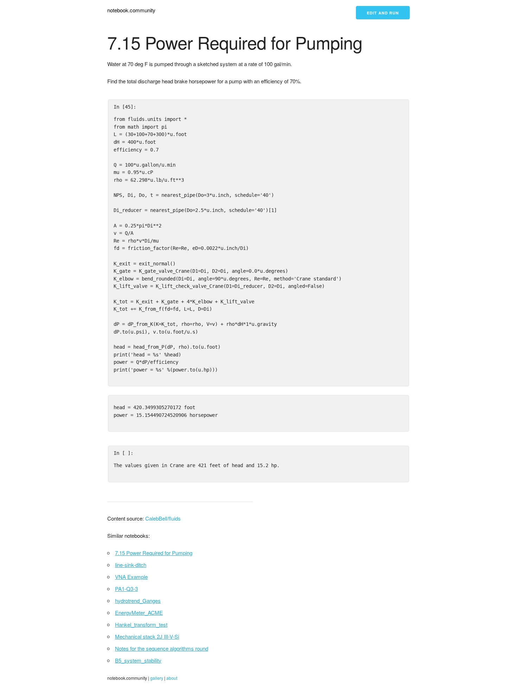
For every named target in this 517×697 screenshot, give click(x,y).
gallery (156, 678)
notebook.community (131, 10)
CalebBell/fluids (163, 518)
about (171, 678)
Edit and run (383, 12)
